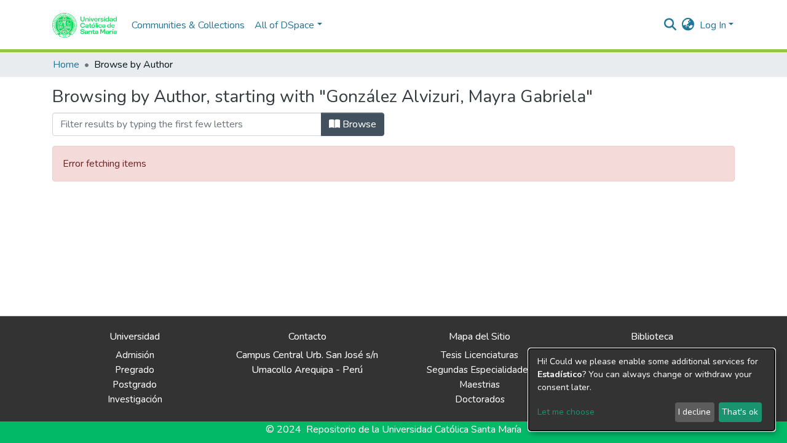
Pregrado (134, 370)
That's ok (740, 412)
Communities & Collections (188, 25)
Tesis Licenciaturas (479, 355)
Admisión (135, 355)
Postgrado (135, 384)
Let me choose (566, 412)
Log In (713, 25)
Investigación (135, 399)
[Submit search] (670, 25)
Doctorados (480, 399)
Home (66, 64)
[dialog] (652, 390)
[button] (688, 25)
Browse (358, 124)
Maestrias (479, 384)
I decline (694, 412)
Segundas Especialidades (479, 370)
